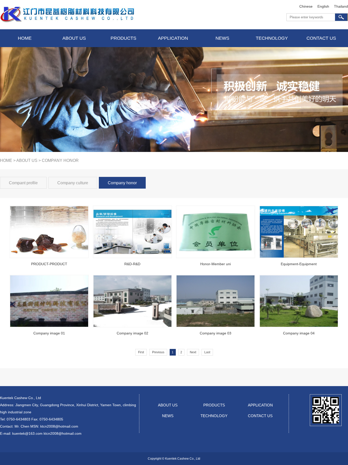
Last (207, 352)
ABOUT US (26, 160)
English (323, 6)
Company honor (122, 183)
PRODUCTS (214, 405)
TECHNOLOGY (213, 416)
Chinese (306, 6)
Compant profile (23, 183)
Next (193, 352)
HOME (6, 160)
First (141, 352)
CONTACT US (260, 416)
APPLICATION (260, 405)
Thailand (341, 6)
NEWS (167, 416)
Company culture (72, 183)
